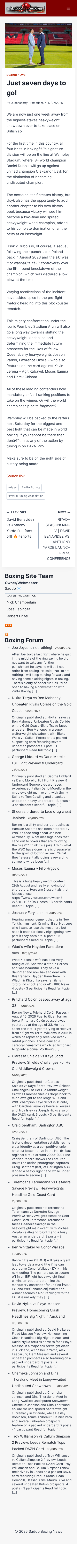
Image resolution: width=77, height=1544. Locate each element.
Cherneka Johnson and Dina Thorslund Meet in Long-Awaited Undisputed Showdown (39, 1379)
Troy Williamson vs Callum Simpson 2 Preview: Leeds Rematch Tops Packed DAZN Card (41, 1442)
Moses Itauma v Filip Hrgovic (35, 868)
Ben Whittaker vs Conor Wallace (38, 1247)
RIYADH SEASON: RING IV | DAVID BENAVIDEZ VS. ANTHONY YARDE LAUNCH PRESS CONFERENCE (56, 536)
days (12, 487)
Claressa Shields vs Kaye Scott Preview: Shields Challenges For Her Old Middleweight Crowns (42, 1062)
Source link (16, 476)
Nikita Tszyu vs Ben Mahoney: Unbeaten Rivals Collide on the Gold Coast (42, 704)
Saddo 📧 (13, 588)
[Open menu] (68, 8)
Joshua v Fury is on (28, 913)
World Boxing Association (25, 495)
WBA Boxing (31, 487)
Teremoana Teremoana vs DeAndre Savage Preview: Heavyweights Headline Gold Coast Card (41, 1188)
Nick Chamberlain (21, 599)
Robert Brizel (17, 612)
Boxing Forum (24, 640)
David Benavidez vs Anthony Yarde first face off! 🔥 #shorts (20, 524)
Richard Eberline (20, 619)
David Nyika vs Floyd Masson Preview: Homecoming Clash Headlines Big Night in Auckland (38, 1310)
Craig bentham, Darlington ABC (37, 1125)
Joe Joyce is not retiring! (32, 648)
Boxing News (16, 74)
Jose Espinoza (18, 606)
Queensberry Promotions (27, 102)
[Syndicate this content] (38, 634)
